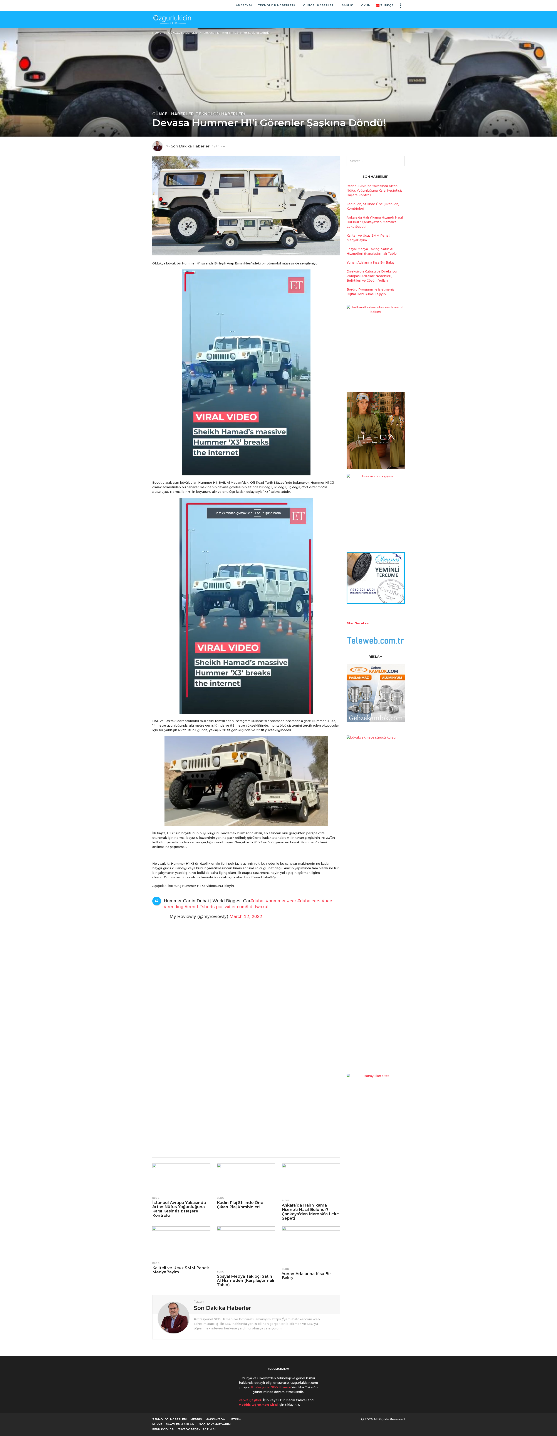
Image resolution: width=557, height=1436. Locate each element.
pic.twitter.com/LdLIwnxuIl (243, 906)
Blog (155, 1198)
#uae (327, 900)
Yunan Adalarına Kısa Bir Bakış (306, 1276)
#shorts (207, 906)
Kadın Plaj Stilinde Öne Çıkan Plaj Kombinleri (240, 1204)
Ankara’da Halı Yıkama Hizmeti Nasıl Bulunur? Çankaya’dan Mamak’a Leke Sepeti (310, 1211)
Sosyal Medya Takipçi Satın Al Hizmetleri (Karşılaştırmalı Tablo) (245, 1280)
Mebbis (196, 1419)
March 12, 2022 (246, 916)
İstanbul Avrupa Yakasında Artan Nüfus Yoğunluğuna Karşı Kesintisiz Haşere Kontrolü (179, 1209)
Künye (157, 1424)
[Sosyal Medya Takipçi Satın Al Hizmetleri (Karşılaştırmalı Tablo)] (246, 1247)
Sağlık (347, 5)
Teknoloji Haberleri (276, 5)
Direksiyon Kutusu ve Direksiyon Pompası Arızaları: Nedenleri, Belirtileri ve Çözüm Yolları (372, 276)
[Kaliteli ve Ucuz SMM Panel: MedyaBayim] (181, 1242)
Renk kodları (163, 1429)
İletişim (235, 1419)
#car (291, 900)
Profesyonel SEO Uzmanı (271, 1387)
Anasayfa (244, 5)
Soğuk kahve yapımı (215, 1424)
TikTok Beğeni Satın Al (197, 1429)
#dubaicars (308, 900)
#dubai (257, 900)
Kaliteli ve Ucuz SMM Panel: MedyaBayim (180, 1270)
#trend (191, 906)
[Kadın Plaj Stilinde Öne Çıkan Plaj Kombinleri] (246, 1179)
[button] (400, 5)
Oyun (366, 5)
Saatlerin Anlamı (180, 1424)
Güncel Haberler (318, 5)
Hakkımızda (215, 1419)
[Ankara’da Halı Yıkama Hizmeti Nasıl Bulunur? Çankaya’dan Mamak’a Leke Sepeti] (311, 1180)
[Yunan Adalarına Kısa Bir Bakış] (311, 1245)
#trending (173, 906)
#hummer (276, 900)
